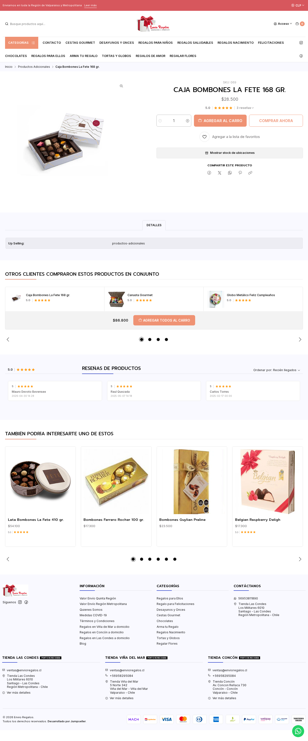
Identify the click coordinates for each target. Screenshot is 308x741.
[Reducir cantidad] (160, 120)
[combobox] (29, 24)
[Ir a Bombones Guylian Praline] (192, 481)
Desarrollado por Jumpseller (67, 721)
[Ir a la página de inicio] (154, 24)
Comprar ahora (276, 120)
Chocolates (16, 56)
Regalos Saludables (195, 42)
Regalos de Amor (150, 56)
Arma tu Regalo (83, 56)
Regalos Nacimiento (236, 42)
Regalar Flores (183, 56)
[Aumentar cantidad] (187, 120)
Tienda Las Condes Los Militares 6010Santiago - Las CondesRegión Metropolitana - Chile (258, 609)
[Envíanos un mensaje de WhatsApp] (298, 731)
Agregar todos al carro (166, 320)
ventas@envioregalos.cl (24, 670)
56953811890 (248, 598)
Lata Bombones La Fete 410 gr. (36, 519)
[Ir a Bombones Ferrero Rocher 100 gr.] (116, 481)
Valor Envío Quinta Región (98, 598)
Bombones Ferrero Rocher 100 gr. (113, 519)
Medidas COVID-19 (93, 615)
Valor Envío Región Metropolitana (103, 604)
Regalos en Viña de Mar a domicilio (104, 627)
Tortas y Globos (116, 56)
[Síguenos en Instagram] (301, 43)
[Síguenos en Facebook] (301, 56)
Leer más (90, 5)
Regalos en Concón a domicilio (102, 632)
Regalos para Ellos (48, 56)
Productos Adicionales (34, 66)
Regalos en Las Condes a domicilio (105, 638)
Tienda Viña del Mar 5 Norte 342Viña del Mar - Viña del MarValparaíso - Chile (129, 687)
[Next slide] (299, 339)
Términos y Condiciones (97, 621)
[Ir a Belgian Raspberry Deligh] (267, 481)
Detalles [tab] (154, 225)
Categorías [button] (18, 42)
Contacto (52, 42)
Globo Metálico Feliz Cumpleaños (251, 295)
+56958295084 (121, 676)
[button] (141, 339)
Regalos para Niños (155, 42)
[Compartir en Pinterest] (240, 173)
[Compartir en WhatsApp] (229, 173)
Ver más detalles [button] (19, 692)
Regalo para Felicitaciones (175, 604)
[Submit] (7, 24)
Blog (83, 643)
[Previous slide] (8, 339)
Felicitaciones (271, 42)
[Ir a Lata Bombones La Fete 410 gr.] (40, 481)
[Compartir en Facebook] (209, 173)
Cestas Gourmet (80, 42)
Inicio (9, 66)
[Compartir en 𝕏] (219, 173)
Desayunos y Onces (116, 42)
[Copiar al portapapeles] (250, 173)
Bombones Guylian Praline (182, 519)
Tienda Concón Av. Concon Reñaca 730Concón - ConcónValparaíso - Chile (229, 687)
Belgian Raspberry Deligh (257, 519)
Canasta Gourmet (140, 295)
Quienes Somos (91, 609)
